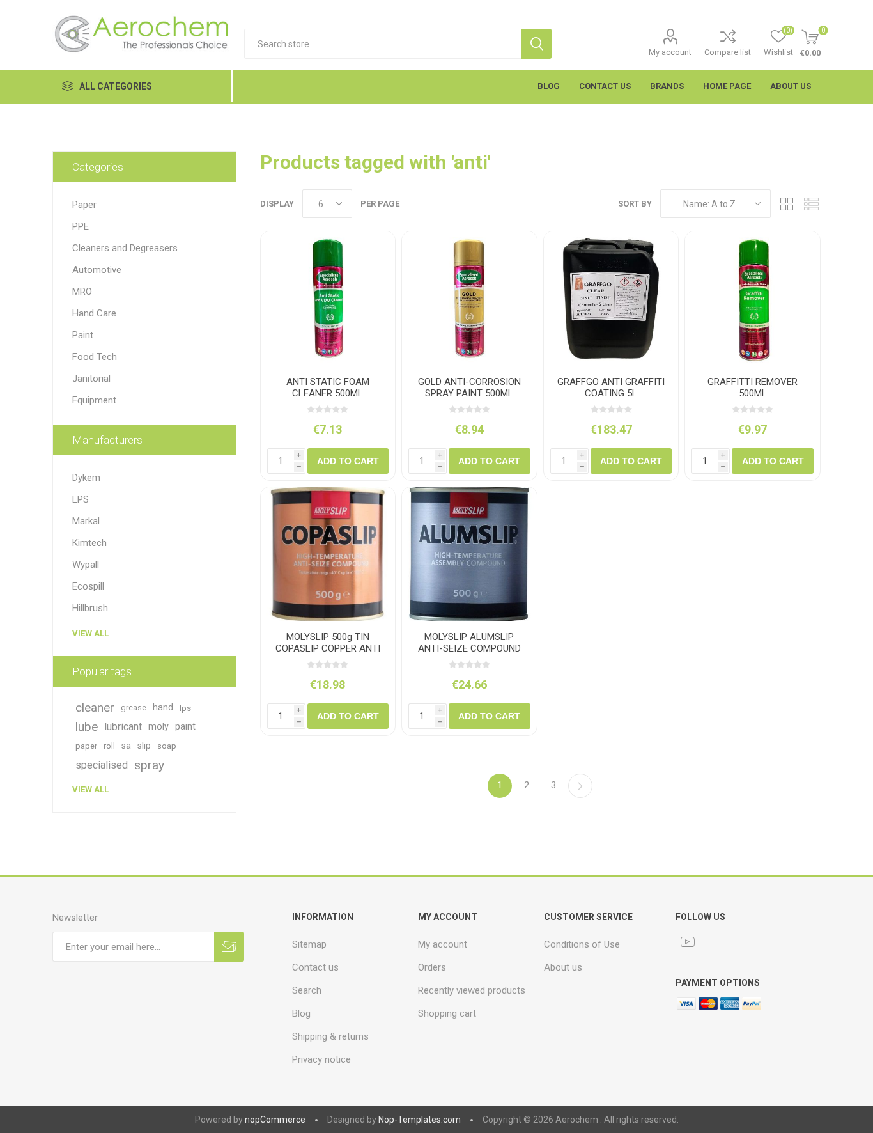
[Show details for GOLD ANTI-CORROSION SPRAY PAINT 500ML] (469, 298)
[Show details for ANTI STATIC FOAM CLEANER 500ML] (328, 298)
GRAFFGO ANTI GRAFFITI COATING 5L (611, 387)
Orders (432, 967)
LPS (80, 499)
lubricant (123, 727)
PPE (80, 226)
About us (563, 967)
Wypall (85, 564)
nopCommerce (275, 1119)
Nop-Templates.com (419, 1119)
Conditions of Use (582, 944)
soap (166, 746)
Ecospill (88, 586)
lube (86, 726)
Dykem (86, 477)
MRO (82, 291)
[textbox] (382, 44)
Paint (82, 335)
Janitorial (91, 378)
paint (185, 726)
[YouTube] (687, 942)
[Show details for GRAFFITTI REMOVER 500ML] (752, 298)
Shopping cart (447, 1013)
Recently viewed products (471, 990)
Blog (301, 1013)
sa (126, 745)
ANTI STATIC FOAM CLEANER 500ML (327, 387)
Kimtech (89, 543)
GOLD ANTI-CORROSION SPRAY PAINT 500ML (469, 387)
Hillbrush (90, 608)
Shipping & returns (330, 1036)
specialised (101, 765)
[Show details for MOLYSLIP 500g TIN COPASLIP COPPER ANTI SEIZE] (328, 554)
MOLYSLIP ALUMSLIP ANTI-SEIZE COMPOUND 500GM (469, 648)
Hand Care (94, 313)
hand (163, 707)
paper (86, 746)
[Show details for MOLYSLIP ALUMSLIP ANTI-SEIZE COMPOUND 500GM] (469, 554)
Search (536, 44)
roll (109, 746)
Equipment (94, 400)
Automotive (96, 270)
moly (158, 726)
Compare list (727, 52)
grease (133, 707)
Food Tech (94, 357)
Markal (86, 521)
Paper (84, 204)
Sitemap (309, 944)
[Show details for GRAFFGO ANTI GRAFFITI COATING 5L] (611, 298)
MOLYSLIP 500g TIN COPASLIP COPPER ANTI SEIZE (327, 648)
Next (580, 786)
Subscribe (229, 947)
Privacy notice (321, 1059)
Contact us (315, 967)
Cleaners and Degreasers (125, 248)
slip (144, 745)
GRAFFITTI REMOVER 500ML (752, 387)
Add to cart (348, 461)
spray (149, 765)
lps (185, 708)
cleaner (94, 707)
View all (90, 633)
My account (670, 52)
